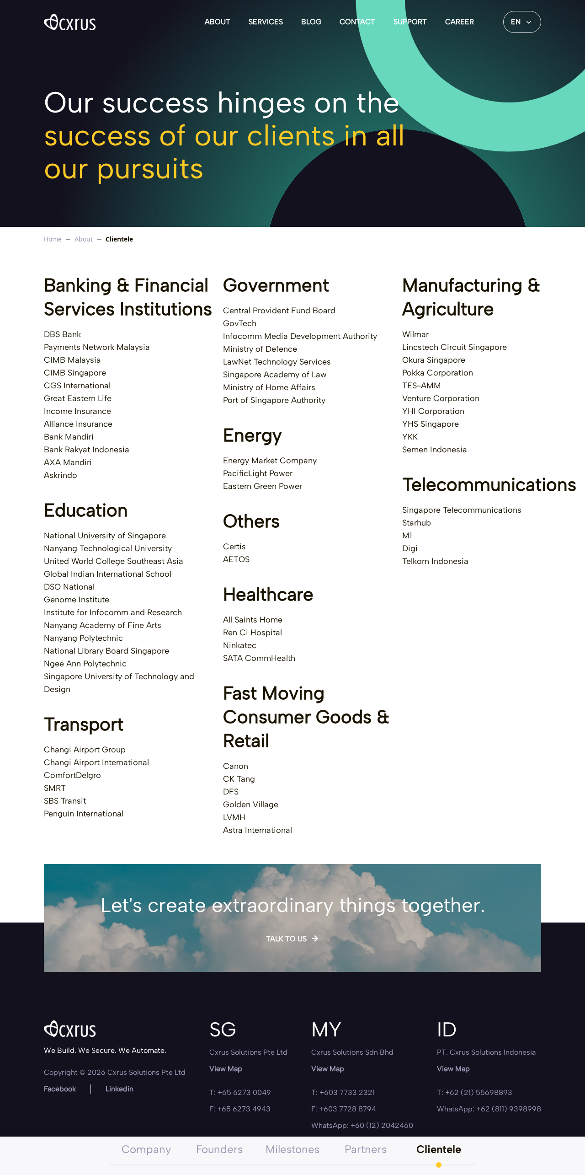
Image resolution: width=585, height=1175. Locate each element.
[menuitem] (217, 22)
